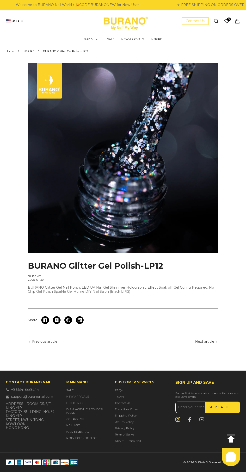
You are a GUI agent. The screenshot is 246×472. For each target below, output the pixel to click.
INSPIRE (28, 51)
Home (10, 51)
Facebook (189, 419)
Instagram (177, 419)
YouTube (201, 419)
